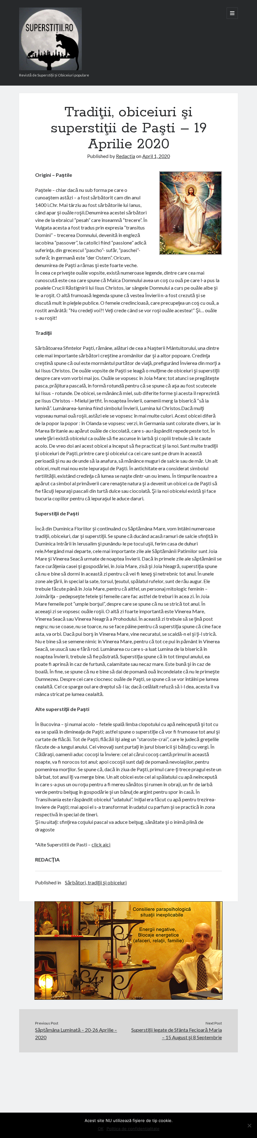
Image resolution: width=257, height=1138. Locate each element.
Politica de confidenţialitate (133, 1128)
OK (100, 1128)
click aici (101, 844)
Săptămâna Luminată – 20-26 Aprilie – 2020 (76, 1033)
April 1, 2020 (156, 156)
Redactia (125, 156)
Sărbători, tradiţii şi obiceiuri (96, 882)
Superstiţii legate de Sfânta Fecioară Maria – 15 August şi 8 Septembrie (176, 1033)
